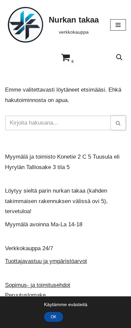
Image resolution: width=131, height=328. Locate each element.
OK (53, 317)
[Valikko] (118, 25)
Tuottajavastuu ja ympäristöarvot (46, 261)
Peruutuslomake (25, 295)
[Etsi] (118, 123)
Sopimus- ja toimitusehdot (37, 285)
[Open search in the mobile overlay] (119, 57)
